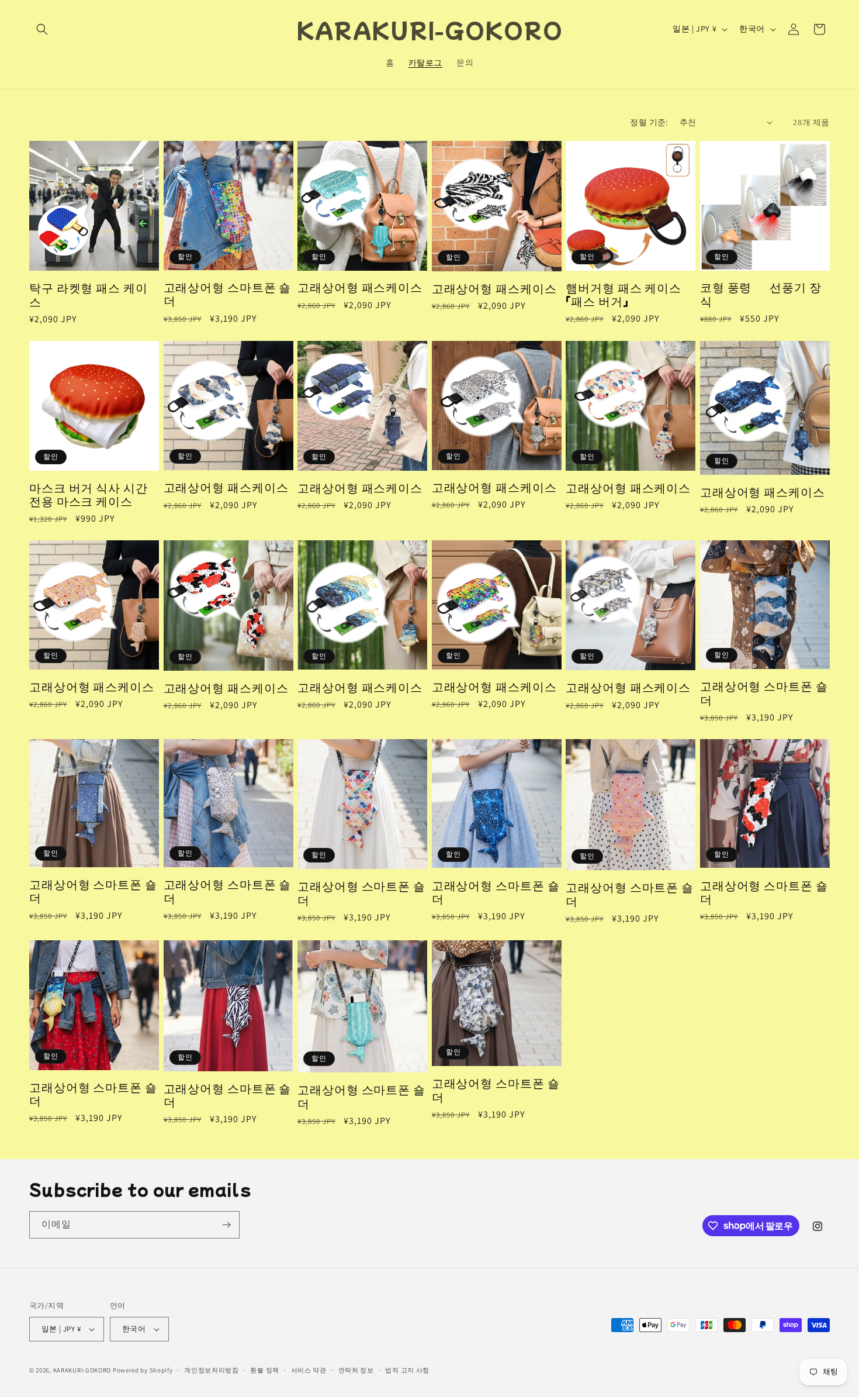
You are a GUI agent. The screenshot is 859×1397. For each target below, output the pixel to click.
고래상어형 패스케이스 (359, 287)
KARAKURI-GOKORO (82, 1370)
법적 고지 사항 (407, 1370)
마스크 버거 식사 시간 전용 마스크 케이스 (88, 494)
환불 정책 (264, 1370)
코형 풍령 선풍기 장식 (761, 294)
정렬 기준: (648, 122)
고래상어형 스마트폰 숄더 (228, 294)
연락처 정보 (356, 1370)
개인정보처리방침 (211, 1370)
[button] (42, 29)
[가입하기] (226, 1225)
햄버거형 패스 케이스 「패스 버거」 (623, 294)
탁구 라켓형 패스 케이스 (88, 294)
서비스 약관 (309, 1370)
